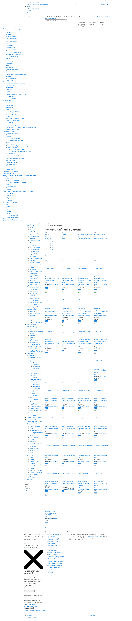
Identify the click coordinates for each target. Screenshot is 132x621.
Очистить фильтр (31, 491)
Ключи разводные (11, 41)
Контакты (29, 13)
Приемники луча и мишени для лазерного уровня (21, 127)
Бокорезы (9, 89)
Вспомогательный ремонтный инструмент (19, 146)
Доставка (29, 12)
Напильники (9, 80)
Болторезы (9, 58)
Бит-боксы (9, 107)
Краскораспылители (12, 217)
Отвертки (9, 102)
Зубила (8, 188)
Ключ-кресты (10, 144)
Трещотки (12, 153)
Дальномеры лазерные (13, 120)
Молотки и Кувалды (12, 36)
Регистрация (104, 4)
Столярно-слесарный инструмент (13, 29)
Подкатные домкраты (15, 138)
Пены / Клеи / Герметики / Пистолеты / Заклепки (18, 191)
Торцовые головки (11, 147)
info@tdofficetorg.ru (51, 18)
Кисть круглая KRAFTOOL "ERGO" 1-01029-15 (84, 483)
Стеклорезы (10, 71)
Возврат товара (34, 8)
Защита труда (10, 73)
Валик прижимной (11, 210)
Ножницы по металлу (12, 38)
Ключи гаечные (10, 164)
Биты (7, 109)
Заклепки (9, 200)
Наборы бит (9, 105)
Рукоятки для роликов (13, 208)
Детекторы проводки (12, 129)
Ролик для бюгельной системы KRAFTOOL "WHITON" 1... (100, 370)
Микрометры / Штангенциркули (16, 126)
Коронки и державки (12, 180)
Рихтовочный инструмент (14, 155)
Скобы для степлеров (15, 52)
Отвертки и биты (8, 100)
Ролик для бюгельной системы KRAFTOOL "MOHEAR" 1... (100, 341)
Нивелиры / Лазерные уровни (15, 118)
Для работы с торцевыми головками (20, 151)
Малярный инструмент (10, 202)
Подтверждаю (28, 608)
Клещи (8, 91)
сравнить (55, 284)
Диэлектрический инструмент (15, 83)
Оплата (29, 10)
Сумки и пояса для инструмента (13, 219)
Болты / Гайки (10, 160)
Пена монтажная (11, 195)
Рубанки (8, 34)
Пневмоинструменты (12, 133)
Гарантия (29, 6)
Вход (106, 1)
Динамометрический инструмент (16, 158)
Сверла (8, 184)
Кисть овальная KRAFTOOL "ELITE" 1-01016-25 (51, 513)
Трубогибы (9, 67)
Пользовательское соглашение (39, 4)
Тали (7, 142)
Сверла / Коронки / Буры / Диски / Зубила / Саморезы (19, 175)
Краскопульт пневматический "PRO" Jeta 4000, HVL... (52, 278)
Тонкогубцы (9, 87)
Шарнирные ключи (11, 162)
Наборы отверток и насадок (14, 104)
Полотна (8, 32)
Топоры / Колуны (11, 60)
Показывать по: (53, 240)
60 (52, 245)
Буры (7, 178)
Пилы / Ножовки (11, 49)
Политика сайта (34, 3)
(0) (46, 282)
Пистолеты (9, 193)
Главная (50, 224)
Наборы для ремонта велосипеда (16, 74)
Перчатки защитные (12, 215)
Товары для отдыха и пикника (12, 221)
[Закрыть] (33, 569)
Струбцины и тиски (12, 56)
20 (52, 242)
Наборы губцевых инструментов (16, 93)
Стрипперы (12, 98)
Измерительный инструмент (11, 113)
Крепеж (8, 65)
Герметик (9, 197)
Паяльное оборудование (10, 171)
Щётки (8, 213)
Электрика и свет (8, 173)
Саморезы (9, 189)
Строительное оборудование (12, 168)
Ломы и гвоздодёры (12, 69)
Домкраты (9, 136)
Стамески (9, 63)
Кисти (8, 204)
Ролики (8, 206)
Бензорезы (9, 169)
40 (52, 243)
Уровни (8, 116)
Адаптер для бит (14, 111)
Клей (7, 199)
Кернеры (8, 76)
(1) (95, 457)
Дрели (8, 43)
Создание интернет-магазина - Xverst (35, 610)
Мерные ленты (10, 124)
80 (52, 247)
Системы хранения (12, 166)
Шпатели (8, 211)
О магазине (30, 1)
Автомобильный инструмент (11, 131)
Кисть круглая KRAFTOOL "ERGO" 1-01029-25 (100, 483)
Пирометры (9, 122)
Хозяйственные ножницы (13, 40)
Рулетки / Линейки (11, 115)
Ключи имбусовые (11, 62)
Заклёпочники (10, 47)
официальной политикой (94, 536)
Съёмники (9, 135)
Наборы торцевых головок (17, 149)
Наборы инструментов (13, 157)
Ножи (8, 31)
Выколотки (9, 45)
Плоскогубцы (10, 85)
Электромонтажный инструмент (16, 94)
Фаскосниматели (11, 78)
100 (52, 249)
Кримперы (12, 96)
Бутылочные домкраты (16, 140)
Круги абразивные (11, 186)
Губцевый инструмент (9, 82)
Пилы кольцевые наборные (17, 182)
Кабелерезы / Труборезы (13, 54)
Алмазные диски (11, 177)
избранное (65, 284)
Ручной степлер (11, 51)
